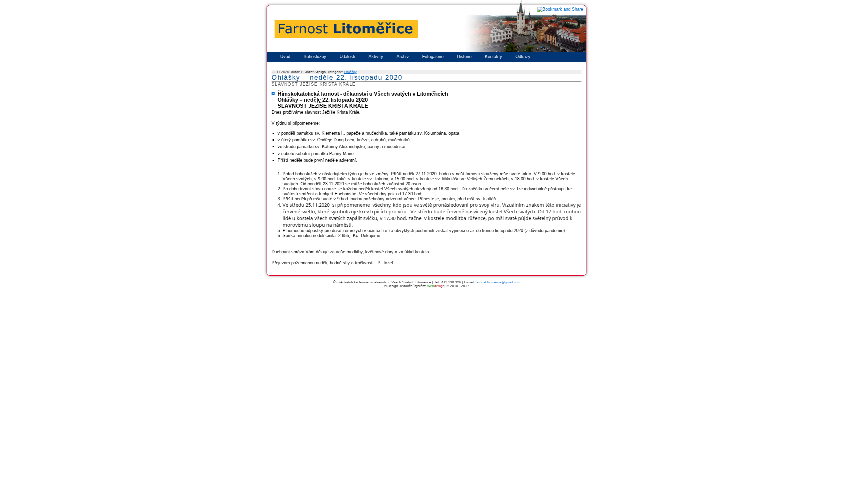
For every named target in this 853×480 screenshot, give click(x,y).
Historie (464, 56)
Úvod (285, 56)
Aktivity (376, 56)
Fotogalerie (432, 56)
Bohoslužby (315, 56)
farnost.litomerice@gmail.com (497, 282)
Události (347, 56)
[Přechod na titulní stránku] (426, 50)
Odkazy (522, 56)
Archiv (403, 56)
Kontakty (493, 56)
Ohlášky (350, 72)
